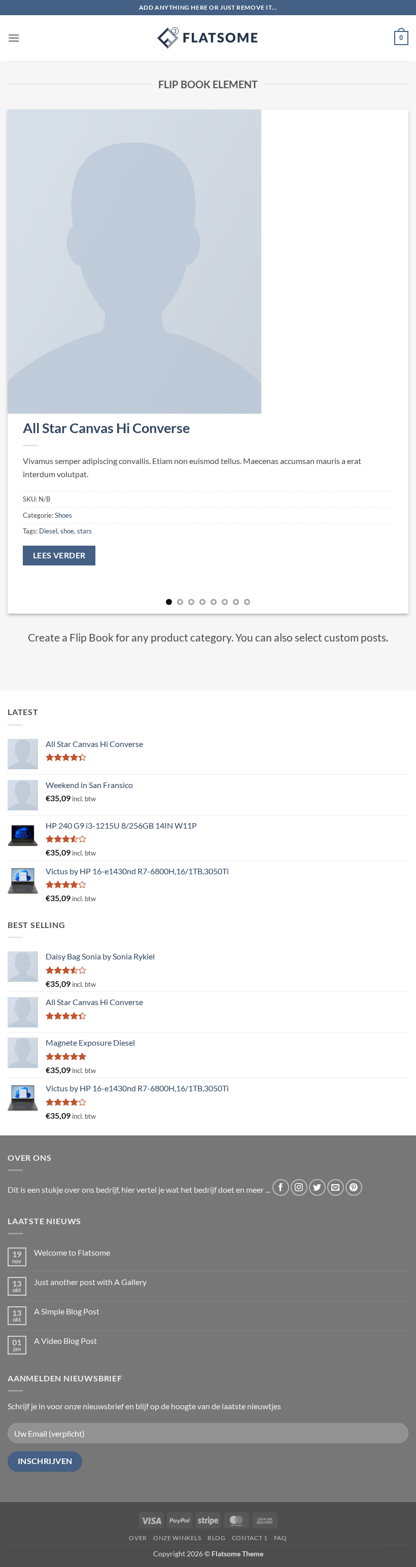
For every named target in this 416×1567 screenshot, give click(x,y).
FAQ (280, 1538)
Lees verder (59, 555)
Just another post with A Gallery (90, 1282)
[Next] (387, 361)
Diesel (48, 531)
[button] (14, 37)
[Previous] (28, 361)
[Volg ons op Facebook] (280, 1187)
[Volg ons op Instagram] (299, 1187)
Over (138, 1538)
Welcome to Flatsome (72, 1252)
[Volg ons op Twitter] (317, 1187)
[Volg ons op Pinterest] (353, 1187)
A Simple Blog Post (66, 1311)
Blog (216, 1538)
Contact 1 (250, 1538)
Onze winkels (177, 1538)
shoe (67, 531)
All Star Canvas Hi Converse (106, 427)
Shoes (63, 515)
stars (84, 531)
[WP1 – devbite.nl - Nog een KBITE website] (208, 38)
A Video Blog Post (65, 1340)
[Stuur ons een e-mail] (335, 1187)
